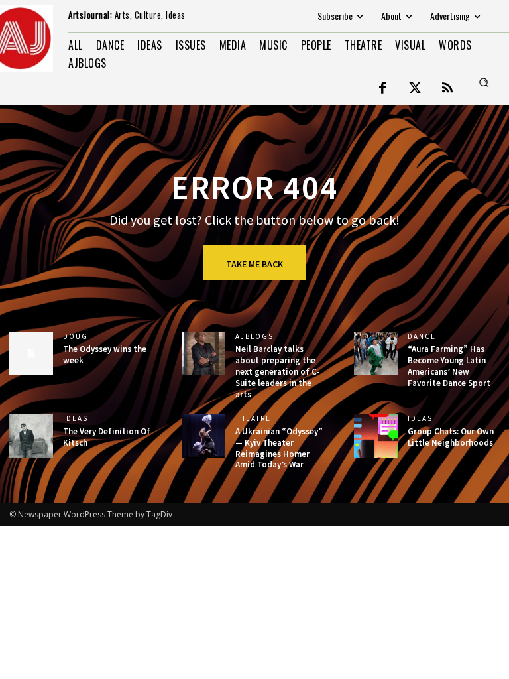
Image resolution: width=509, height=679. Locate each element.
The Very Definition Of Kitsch (106, 437)
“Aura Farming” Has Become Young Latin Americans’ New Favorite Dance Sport (449, 366)
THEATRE (253, 418)
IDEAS (75, 418)
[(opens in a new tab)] (376, 353)
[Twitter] (414, 88)
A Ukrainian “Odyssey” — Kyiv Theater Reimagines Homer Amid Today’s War (279, 448)
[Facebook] (382, 88)
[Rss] (447, 88)
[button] (483, 82)
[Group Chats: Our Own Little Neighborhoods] (376, 436)
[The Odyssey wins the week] (31, 353)
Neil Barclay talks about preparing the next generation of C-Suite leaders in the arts (277, 371)
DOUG (75, 336)
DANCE (422, 336)
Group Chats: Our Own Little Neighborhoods (451, 437)
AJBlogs (254, 336)
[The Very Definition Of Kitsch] (31, 436)
